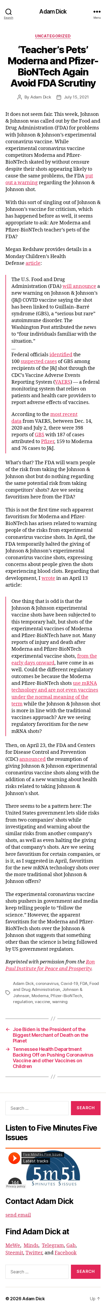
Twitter (34, 1253)
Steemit (14, 1253)
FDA (83, 983)
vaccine (42, 1001)
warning (60, 1001)
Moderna (40, 995)
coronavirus (47, 983)
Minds (31, 1245)
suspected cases (39, 361)
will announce (79, 286)
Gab (71, 1245)
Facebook (66, 1253)
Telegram (53, 1245)
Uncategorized (53, 36)
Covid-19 (69, 983)
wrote (48, 578)
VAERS (62, 382)
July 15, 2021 (76, 97)
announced (32, 759)
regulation (23, 1001)
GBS (39, 435)
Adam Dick (53, 11)
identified (60, 355)
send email (18, 1215)
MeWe (12, 1245)
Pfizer (47, 441)
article (33, 263)
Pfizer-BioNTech (66, 995)
